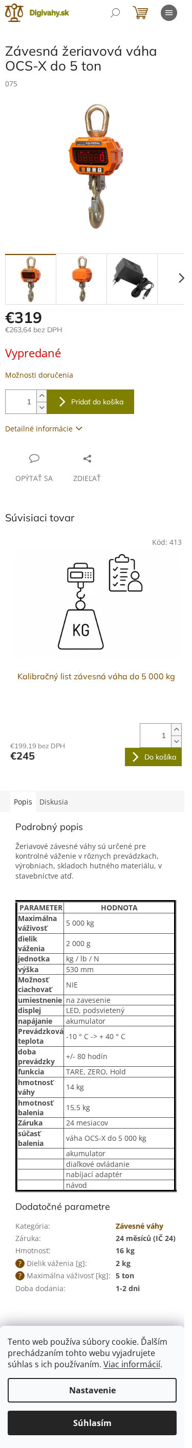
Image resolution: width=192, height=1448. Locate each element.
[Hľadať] (115, 13)
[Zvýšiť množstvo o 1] (41, 396)
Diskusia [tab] (53, 802)
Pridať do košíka (97, 401)
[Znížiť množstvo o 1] (41, 407)
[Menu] (169, 13)
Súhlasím (92, 1423)
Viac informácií (131, 1364)
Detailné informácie (39, 428)
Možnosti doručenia (39, 375)
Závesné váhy (139, 1226)
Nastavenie (92, 1390)
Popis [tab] (23, 802)
